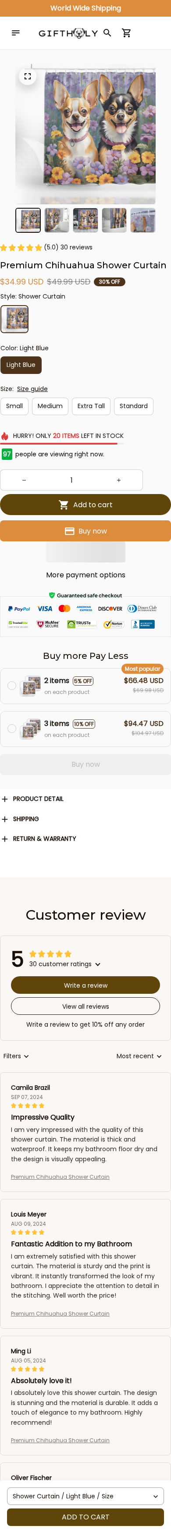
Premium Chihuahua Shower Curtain (60, 1177)
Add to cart (86, 1517)
